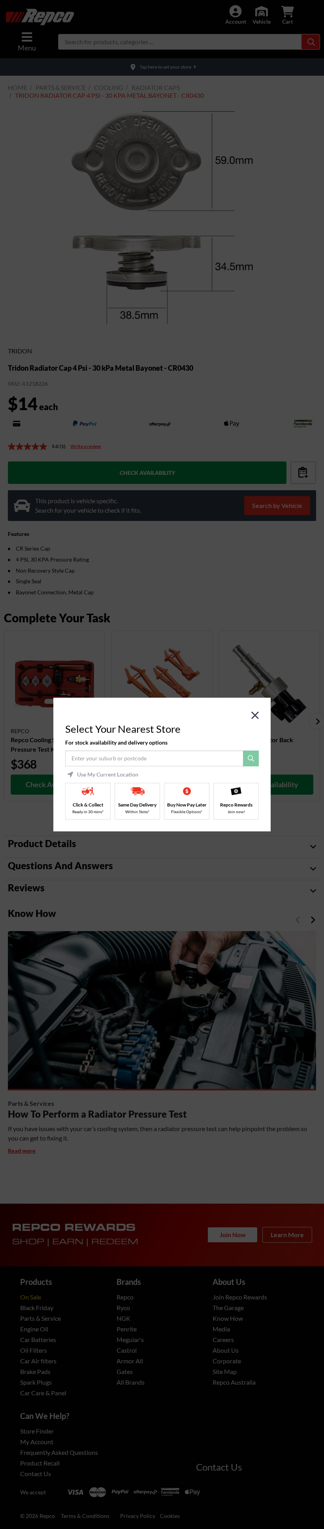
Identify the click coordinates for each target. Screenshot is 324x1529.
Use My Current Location (107, 774)
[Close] (255, 715)
